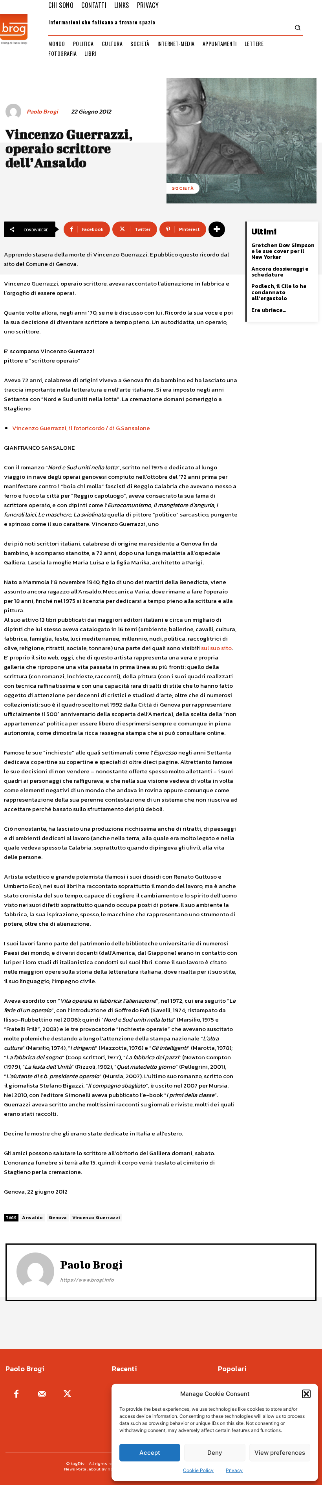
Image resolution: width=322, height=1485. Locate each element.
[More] (217, 229)
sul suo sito (216, 647)
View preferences (279, 1452)
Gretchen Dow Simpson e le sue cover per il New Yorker (283, 251)
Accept (149, 1452)
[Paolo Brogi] (14, 111)
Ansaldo (32, 1217)
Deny (214, 1452)
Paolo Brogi (42, 111)
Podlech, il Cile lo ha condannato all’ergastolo (279, 292)
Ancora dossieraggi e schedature (280, 272)
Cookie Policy (198, 1470)
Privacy (234, 1470)
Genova (58, 1217)
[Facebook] (16, 1394)
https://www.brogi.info (87, 1280)
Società (183, 188)
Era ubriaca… (268, 310)
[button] (306, 1394)
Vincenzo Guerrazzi (96, 1217)
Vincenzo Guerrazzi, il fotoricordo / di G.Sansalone (81, 427)
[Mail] (42, 1394)
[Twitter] (67, 1394)
